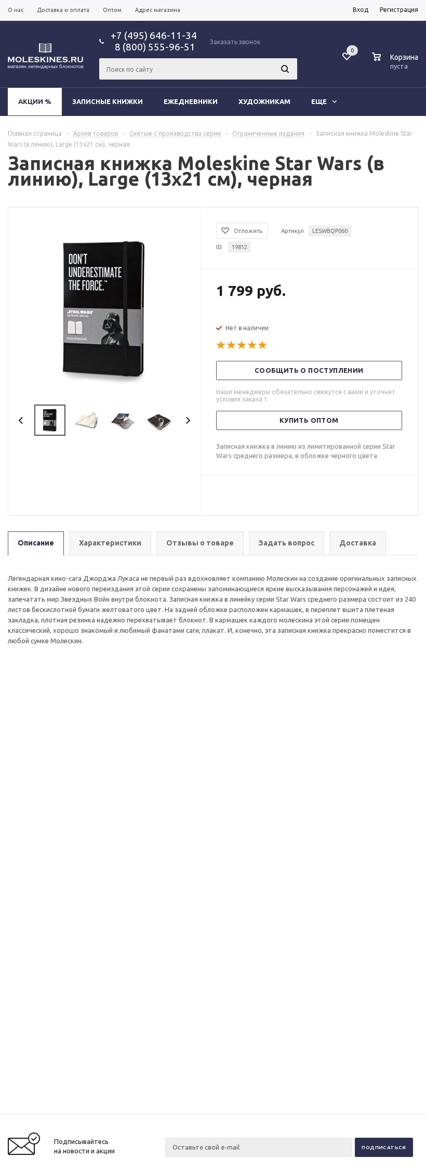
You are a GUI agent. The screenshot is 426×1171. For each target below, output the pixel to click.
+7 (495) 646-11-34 (154, 35)
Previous (21, 420)
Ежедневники (191, 101)
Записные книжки (107, 101)
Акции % (34, 101)
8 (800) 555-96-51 (153, 47)
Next (187, 420)
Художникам (264, 101)
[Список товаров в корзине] (396, 64)
